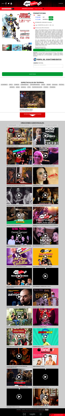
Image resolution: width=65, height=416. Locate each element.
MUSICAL (23, 87)
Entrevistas (55, 84)
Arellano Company (41, 409)
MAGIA (18, 87)
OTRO (29, 87)
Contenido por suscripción (37, 125)
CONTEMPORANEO (35, 84)
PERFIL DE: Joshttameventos (49, 59)
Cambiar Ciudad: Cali (38, 8)
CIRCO (11, 84)
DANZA (43, 84)
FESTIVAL (61, 84)
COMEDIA (16, 84)
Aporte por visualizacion (24, 125)
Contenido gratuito (12, 125)
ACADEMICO (4, 84)
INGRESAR (61, 3)
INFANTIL (12, 87)
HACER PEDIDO (48, 50)
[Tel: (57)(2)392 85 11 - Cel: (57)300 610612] (56, 415)
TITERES (45, 87)
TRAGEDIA (52, 87)
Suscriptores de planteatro (51, 125)
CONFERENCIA (25, 84)
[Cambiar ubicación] (43, 9)
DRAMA (49, 84)
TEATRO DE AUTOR (37, 87)
